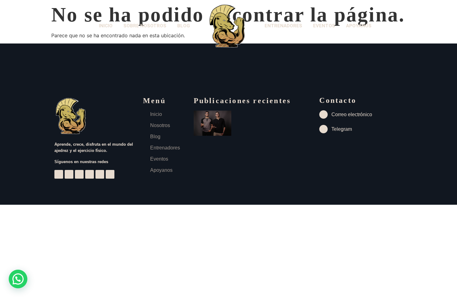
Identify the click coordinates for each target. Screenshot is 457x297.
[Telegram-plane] (89, 174)
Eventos (324, 26)
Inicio (106, 26)
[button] (18, 279)
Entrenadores (283, 26)
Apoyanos (359, 26)
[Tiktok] (99, 174)
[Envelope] (110, 174)
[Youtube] (69, 174)
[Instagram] (58, 174)
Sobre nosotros (144, 26)
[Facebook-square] (79, 174)
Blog (183, 26)
